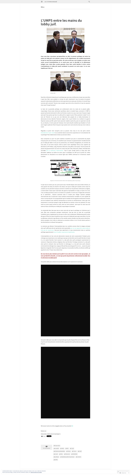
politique (57, 457)
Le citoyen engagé (51, 1)
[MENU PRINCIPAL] (42, 2)
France (74, 451)
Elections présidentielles (60, 451)
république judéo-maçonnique (68, 457)
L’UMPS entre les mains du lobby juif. (61, 22)
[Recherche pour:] (89, 1)
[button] (65, 81)
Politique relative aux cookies (36, 472)
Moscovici (68, 454)
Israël (80, 451)
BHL (67, 448)
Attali (63, 448)
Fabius (69, 451)
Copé (72, 448)
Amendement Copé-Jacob (48, 132)
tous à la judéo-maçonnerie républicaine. (64, 232)
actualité (57, 448)
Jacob (56, 454)
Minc (62, 454)
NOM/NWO (75, 454)
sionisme (79, 457)
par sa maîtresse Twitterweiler (54, 150)
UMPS (56, 459)
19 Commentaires (46, 448)
